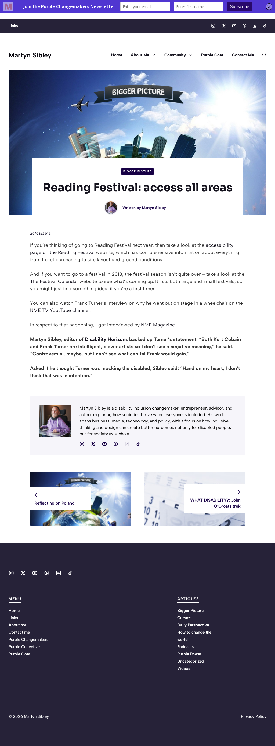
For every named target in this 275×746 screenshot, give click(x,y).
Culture (184, 617)
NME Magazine (158, 325)
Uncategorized (190, 661)
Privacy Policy (253, 716)
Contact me (19, 632)
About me (17, 625)
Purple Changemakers (28, 639)
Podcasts (185, 646)
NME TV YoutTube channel (59, 310)
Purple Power (189, 654)
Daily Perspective (193, 625)
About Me (140, 55)
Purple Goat (212, 55)
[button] (262, 55)
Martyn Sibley (30, 55)
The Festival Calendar (54, 281)
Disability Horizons (106, 339)
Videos (183, 668)
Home (116, 55)
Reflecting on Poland (54, 503)
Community (175, 55)
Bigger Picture (137, 171)
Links (13, 25)
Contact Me (243, 55)
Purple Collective (24, 646)
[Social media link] (213, 26)
